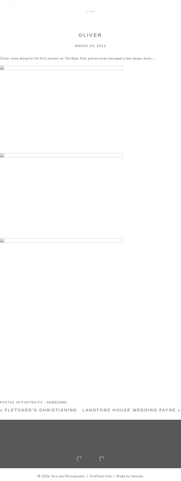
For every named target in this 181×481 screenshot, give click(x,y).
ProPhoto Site (101, 476)
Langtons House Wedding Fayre (132, 410)
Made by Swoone (130, 476)
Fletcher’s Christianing (38, 410)
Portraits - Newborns (44, 402)
